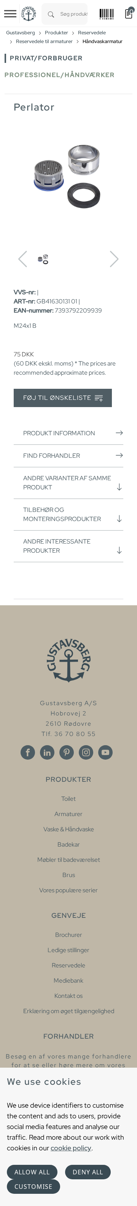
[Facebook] (28, 752)
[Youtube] (105, 752)
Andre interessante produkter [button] (57, 546)
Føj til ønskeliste (58, 398)
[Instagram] (86, 752)
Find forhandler (51, 456)
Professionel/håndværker (60, 75)
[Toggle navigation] (10, 13)
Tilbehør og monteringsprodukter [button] (62, 514)
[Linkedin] (47, 752)
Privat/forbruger (46, 58)
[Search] (51, 14)
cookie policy (71, 1147)
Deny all (88, 1172)
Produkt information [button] (59, 433)
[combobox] (74, 14)
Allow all (32, 1172)
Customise (33, 1186)
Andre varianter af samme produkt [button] (67, 482)
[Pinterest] (66, 752)
